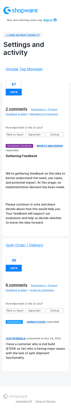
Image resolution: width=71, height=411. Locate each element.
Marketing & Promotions (44, 113)
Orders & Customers (42, 290)
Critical (56, 135)
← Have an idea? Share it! (23, 34)
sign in (47, 20)
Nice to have (15, 135)
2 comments (16, 109)
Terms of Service (45, 401)
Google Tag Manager (24, 69)
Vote (13, 92)
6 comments (16, 285)
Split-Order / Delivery (24, 245)
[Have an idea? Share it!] (20, 10)
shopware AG (24, 401)
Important (36, 135)
